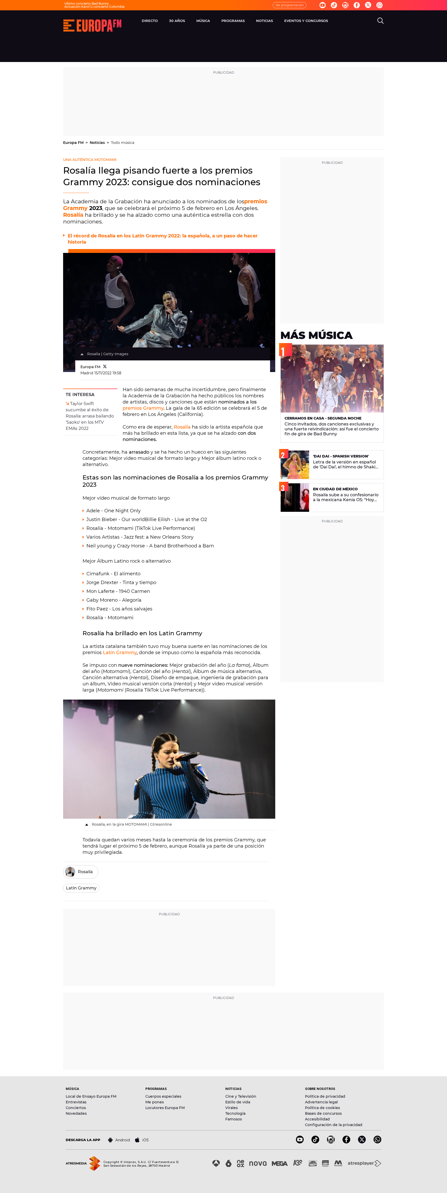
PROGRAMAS (233, 21)
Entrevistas (76, 1102)
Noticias (98, 142)
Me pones (154, 1102)
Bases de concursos (323, 1113)
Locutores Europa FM (165, 1107)
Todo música (122, 142)
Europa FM (74, 142)
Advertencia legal (321, 1102)
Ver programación (289, 5)
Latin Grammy (119, 652)
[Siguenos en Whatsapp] (379, 5)
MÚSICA (203, 21)
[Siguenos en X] (362, 1142)
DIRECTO (150, 21)
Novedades (76, 1113)
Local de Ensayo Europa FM (91, 1096)
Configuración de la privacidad (333, 1124)
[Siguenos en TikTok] (315, 1142)
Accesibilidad (317, 1119)
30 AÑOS (177, 21)
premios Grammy (143, 408)
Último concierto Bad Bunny (86, 3)
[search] (380, 21)
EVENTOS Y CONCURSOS (306, 21)
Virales (231, 1107)
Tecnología (235, 1113)
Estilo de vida (237, 1102)
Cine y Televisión (240, 1096)
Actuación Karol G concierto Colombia (94, 7)
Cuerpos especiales (163, 1096)
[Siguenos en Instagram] (345, 5)
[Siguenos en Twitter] (368, 5)
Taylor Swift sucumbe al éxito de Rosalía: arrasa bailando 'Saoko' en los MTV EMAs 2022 (90, 416)
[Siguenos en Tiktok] (334, 5)
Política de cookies (322, 1107)
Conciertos (76, 1107)
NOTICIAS (264, 21)
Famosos (233, 1119)
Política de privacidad (325, 1096)
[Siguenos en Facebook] (357, 5)
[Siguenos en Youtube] (322, 5)
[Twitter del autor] (105, 367)
